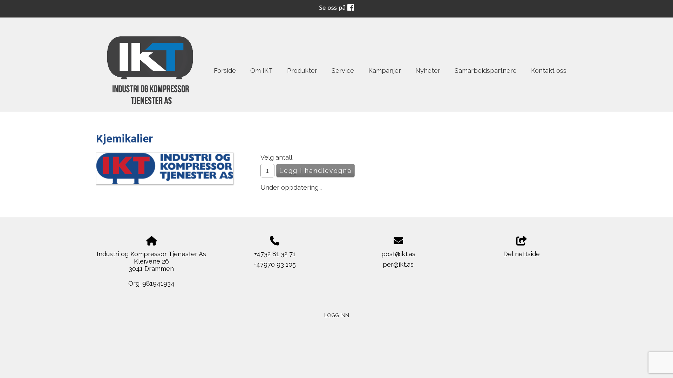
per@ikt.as (398, 264)
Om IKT (261, 70)
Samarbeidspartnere (486, 70)
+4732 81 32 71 (274, 254)
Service (343, 70)
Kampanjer (384, 70)
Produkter (302, 70)
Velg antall (276, 157)
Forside (225, 70)
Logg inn (336, 315)
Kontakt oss (548, 70)
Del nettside (521, 254)
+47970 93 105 (275, 264)
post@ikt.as (398, 254)
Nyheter (427, 70)
